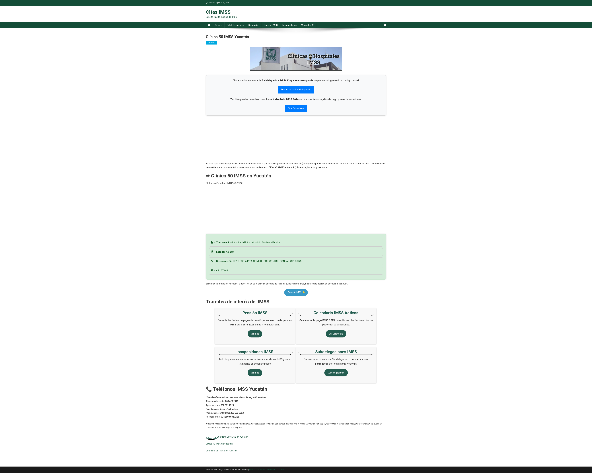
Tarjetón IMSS (271, 25)
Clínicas (218, 25)
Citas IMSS (218, 12)
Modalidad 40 (307, 25)
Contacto (280, 470)
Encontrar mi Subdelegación (296, 89)
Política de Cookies (257, 470)
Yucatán (211, 42)
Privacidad (271, 470)
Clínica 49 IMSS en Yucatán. (219, 444)
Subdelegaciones (235, 25)
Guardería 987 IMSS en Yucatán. (221, 450)
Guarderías (253, 25)
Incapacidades (289, 25)
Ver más (255, 334)
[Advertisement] (296, 138)
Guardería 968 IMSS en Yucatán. (233, 437)
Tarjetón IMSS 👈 (296, 292)
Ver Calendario (296, 108)
